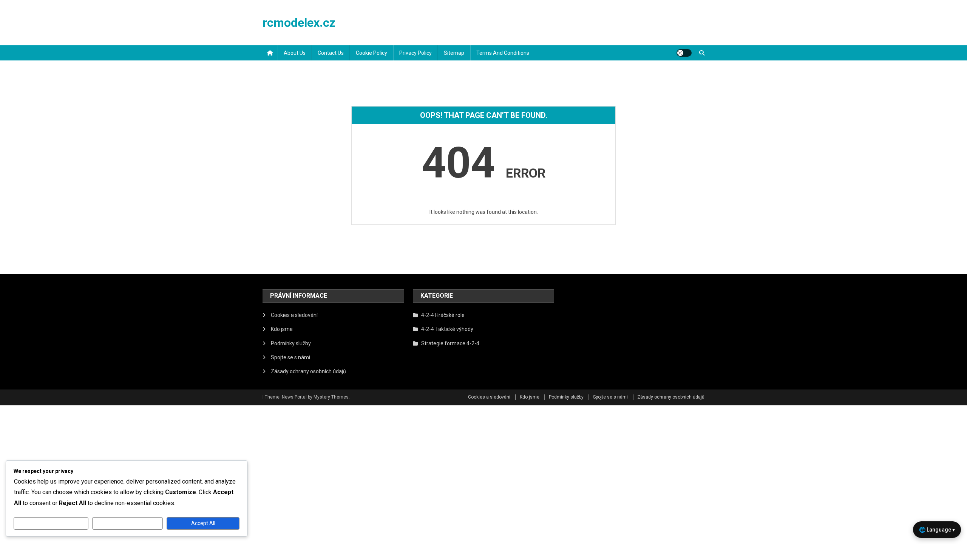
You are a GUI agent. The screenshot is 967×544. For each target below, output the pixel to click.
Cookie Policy (371, 53)
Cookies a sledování (294, 315)
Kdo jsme (282, 329)
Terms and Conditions (502, 53)
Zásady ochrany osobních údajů (308, 371)
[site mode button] (684, 53)
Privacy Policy (415, 53)
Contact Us (331, 53)
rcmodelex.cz (299, 22)
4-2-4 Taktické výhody (447, 329)
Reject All (127, 523)
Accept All (203, 523)
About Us (295, 53)
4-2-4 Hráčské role (443, 315)
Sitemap (454, 53)
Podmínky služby (291, 343)
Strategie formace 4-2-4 (450, 343)
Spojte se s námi (290, 357)
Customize (51, 523)
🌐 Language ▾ (937, 530)
